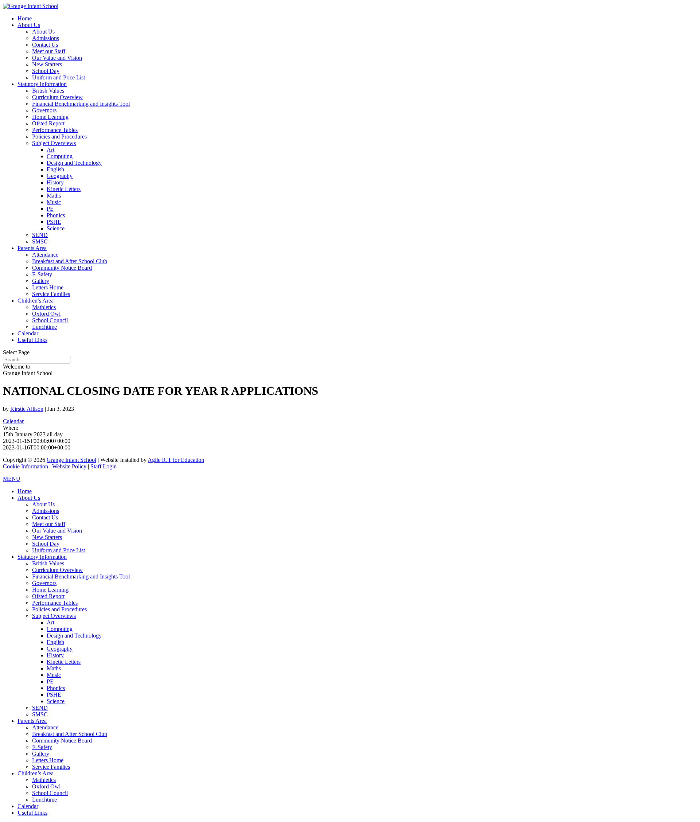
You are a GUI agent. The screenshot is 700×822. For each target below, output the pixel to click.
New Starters (47, 64)
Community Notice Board (62, 268)
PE (50, 209)
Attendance (45, 255)
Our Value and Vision (57, 58)
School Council (50, 320)
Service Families (51, 294)
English (55, 169)
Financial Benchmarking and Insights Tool (81, 104)
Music (54, 202)
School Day (45, 71)
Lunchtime (44, 327)
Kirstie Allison (26, 409)
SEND (40, 235)
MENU (11, 479)
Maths (54, 195)
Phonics (56, 215)
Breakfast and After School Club (69, 261)
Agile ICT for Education (176, 460)
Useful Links (32, 340)
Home (25, 18)
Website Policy (69, 466)
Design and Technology (74, 163)
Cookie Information (25, 466)
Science (56, 228)
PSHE (54, 222)
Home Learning (50, 117)
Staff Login (103, 466)
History (55, 182)
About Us (29, 25)
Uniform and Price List (58, 77)
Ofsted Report (48, 123)
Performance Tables (55, 130)
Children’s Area (36, 300)
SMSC (40, 241)
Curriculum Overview (57, 97)
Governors (44, 110)
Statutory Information (42, 84)
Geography (60, 176)
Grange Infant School (71, 460)
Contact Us (45, 45)
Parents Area (32, 248)
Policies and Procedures (59, 136)
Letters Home (47, 287)
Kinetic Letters (64, 189)
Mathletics (44, 307)
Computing (60, 156)
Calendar (28, 333)
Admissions (45, 38)
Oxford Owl (46, 314)
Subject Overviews (54, 143)
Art (50, 150)
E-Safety (42, 274)
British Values (48, 90)
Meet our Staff (48, 51)
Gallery (40, 281)
